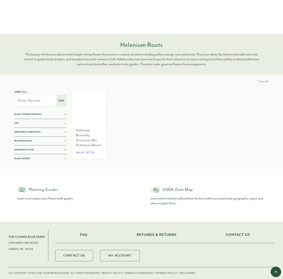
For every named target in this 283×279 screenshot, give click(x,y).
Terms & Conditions (139, 273)
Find (61, 100)
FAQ (83, 235)
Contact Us (238, 235)
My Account (119, 255)
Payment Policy (166, 273)
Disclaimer (187, 273)
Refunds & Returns (157, 235)
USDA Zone (20, 91)
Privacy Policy (111, 273)
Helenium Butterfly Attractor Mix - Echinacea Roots (88, 137)
